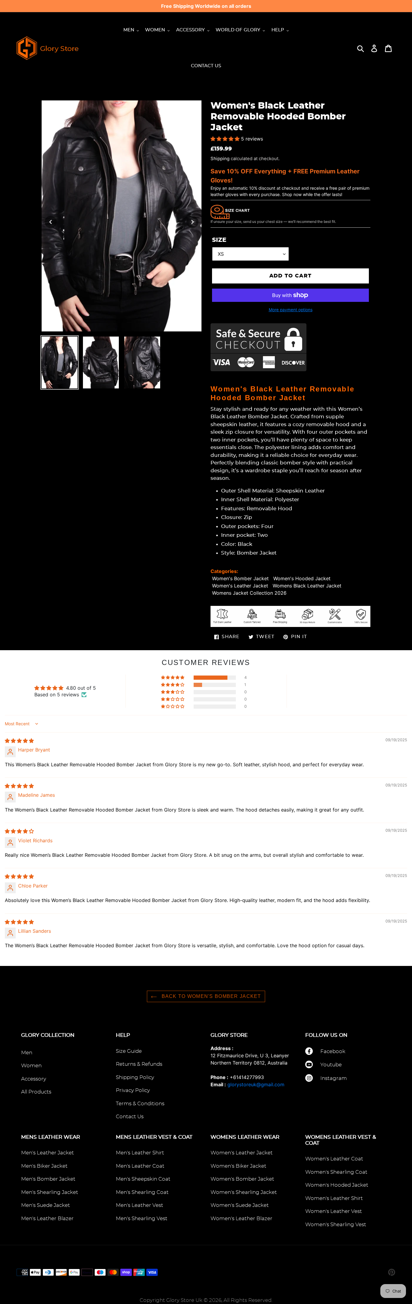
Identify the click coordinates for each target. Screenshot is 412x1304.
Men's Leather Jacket (47, 1152)
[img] (19, 741)
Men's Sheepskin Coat (143, 1179)
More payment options (290, 309)
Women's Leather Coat (334, 1158)
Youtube (331, 1064)
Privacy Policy (133, 1090)
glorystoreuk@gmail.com (255, 1084)
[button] (226, 139)
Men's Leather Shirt (140, 1152)
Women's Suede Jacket (240, 1205)
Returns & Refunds (139, 1064)
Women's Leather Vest (333, 1211)
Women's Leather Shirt (334, 1198)
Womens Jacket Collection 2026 (249, 593)
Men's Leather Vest (139, 1205)
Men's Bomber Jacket (48, 1179)
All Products (36, 1091)
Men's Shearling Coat (142, 1192)
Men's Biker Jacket (44, 1166)
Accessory (33, 1078)
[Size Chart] (230, 211)
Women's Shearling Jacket (244, 1192)
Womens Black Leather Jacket (307, 586)
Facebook (332, 1051)
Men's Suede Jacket (45, 1205)
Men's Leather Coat (140, 1166)
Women (31, 1065)
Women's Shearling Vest (335, 1224)
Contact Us (130, 1116)
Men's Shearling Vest (141, 1218)
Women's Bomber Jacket (240, 578)
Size (219, 240)
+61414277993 (247, 1077)
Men (26, 1052)
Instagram (333, 1078)
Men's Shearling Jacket (49, 1192)
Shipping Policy (135, 1077)
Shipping (220, 158)
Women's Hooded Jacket (302, 578)
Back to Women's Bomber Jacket (210, 996)
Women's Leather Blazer (241, 1218)
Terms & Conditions (140, 1103)
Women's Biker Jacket (238, 1166)
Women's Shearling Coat (336, 1172)
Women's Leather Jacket (240, 586)
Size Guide (129, 1051)
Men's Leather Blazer (47, 1218)
